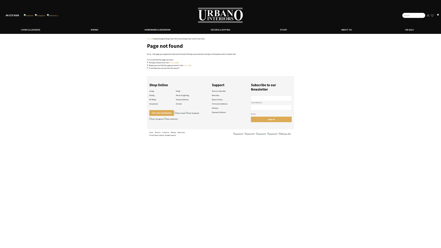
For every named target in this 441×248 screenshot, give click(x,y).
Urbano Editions (182, 99)
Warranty (215, 95)
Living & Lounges (30, 29)
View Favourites (432, 15)
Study (283, 29)
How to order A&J (219, 91)
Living (151, 91)
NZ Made (152, 99)
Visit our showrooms (162, 113)
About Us (346, 29)
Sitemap (173, 132)
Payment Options (219, 112)
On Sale (409, 29)
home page (173, 62)
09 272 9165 (12, 15)
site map (187, 65)
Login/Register (428, 15)
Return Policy (217, 99)
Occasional (153, 104)
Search (422, 15)
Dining (94, 29)
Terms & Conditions (219, 104)
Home (149, 39)
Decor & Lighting (220, 29)
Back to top (181, 132)
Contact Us (165, 132)
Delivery (215, 108)
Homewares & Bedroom (157, 29)
